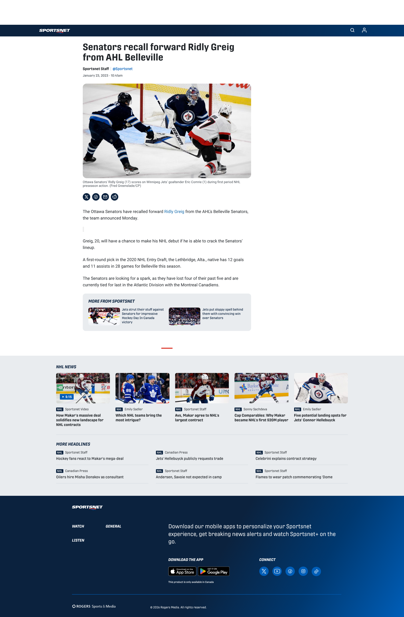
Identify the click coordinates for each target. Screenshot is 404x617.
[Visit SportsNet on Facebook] (290, 571)
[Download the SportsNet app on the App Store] (182, 571)
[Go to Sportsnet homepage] (54, 31)
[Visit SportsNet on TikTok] (316, 571)
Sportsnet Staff (96, 69)
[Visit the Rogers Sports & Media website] (93, 606)
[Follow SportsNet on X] (264, 571)
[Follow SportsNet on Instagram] (303, 571)
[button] (352, 30)
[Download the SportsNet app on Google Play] (214, 571)
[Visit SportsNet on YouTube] (277, 571)
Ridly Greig (174, 211)
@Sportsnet (123, 69)
